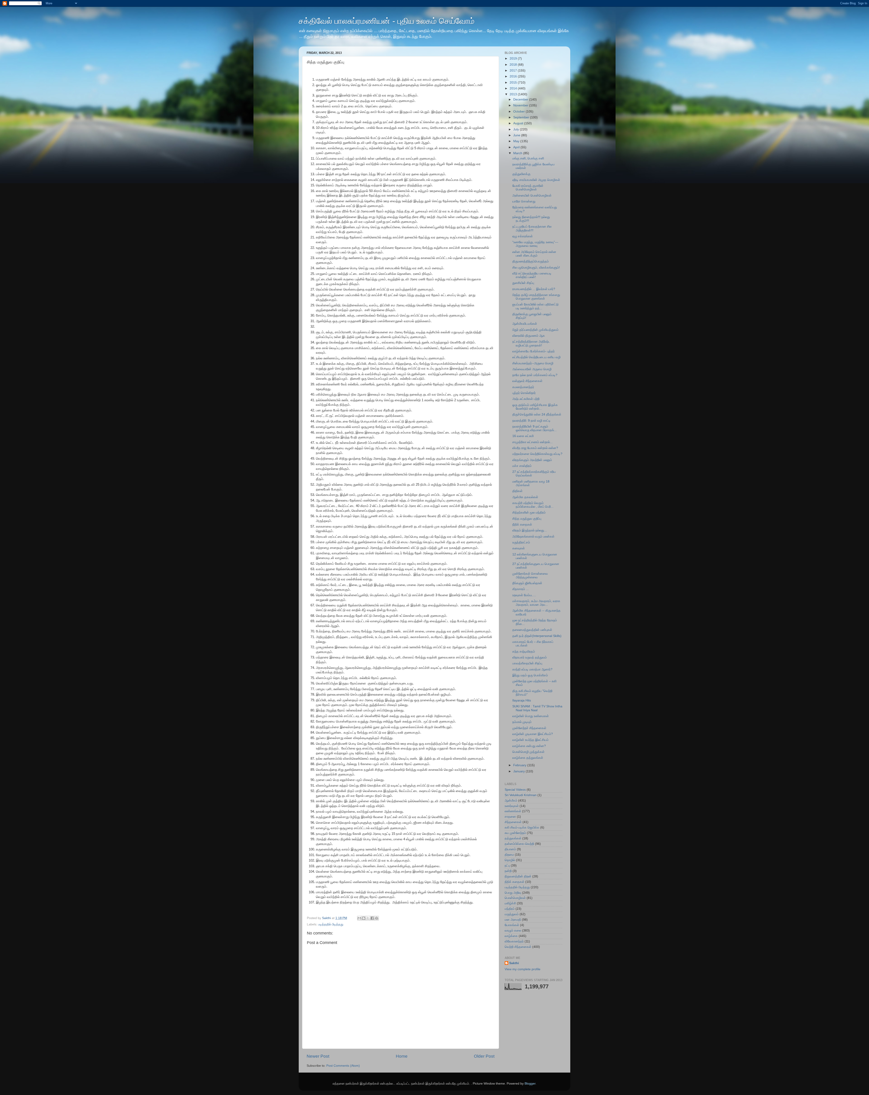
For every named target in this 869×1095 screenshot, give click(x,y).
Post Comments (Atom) (343, 1065)
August (518, 123)
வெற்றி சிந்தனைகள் (518, 947)
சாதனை (510, 816)
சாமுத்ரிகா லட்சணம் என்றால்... (532, 442)
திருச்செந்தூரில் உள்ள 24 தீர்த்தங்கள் (536, 414)
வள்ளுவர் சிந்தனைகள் (527, 381)
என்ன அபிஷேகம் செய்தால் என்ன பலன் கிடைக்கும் (534, 253)
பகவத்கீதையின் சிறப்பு (527, 663)
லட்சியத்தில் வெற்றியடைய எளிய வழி (536, 357)
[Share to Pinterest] (376, 918)
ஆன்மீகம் (511, 800)
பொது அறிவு (513, 892)
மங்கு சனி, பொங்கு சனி (528, 158)
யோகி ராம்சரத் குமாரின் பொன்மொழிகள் (527, 187)
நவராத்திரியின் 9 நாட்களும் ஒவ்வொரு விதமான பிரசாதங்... (534, 428)
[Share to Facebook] (372, 918)
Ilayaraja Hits (521, 700)
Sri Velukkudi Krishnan (521, 795)
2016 (514, 76)
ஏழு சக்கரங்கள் (522, 236)
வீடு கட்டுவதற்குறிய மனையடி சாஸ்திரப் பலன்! (531, 275)
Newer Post (318, 1056)
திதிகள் (517, 491)
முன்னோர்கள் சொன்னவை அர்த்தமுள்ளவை (530, 575)
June (517, 135)
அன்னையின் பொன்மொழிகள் (531, 195)
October (519, 111)
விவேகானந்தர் (514, 941)
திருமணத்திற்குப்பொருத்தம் (530, 261)
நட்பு (507, 865)
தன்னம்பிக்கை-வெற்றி (519, 843)
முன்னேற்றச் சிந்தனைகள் (529, 728)
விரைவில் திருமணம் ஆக (528, 335)
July (516, 129)
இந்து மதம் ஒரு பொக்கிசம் (530, 675)
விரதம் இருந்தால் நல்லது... (529, 530)
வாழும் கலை (513, 930)
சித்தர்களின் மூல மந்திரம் (529, 512)
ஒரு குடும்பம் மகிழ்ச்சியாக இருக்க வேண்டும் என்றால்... (535, 406)
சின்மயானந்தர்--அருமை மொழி (532, 363)
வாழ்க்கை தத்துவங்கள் (527, 757)
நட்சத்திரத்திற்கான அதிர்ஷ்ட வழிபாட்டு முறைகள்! (531, 343)
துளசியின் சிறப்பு (523, 283)
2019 (514, 58)
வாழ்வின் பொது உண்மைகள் (530, 716)
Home (402, 1056)
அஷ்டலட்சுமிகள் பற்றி (526, 399)
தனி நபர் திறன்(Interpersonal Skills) (536, 636)
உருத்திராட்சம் (521, 542)
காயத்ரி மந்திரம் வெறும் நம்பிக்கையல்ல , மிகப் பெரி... (533, 504)
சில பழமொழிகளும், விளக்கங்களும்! (536, 267)
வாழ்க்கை (511, 936)
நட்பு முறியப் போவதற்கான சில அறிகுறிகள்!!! (531, 228)
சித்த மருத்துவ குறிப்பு (526, 518)
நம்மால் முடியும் (522, 722)
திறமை (509, 854)
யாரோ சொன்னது (523, 201)
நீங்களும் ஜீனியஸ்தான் (527, 583)
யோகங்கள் (512, 925)
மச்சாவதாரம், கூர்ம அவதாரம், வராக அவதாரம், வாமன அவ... (536, 602)
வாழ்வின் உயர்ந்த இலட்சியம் (530, 740)
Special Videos (515, 789)
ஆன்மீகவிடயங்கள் (524, 323)
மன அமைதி (513, 919)
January (519, 771)
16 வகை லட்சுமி (523, 436)
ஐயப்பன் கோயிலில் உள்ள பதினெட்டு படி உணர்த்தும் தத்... (535, 306)
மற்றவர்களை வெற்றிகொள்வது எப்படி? (537, 454)
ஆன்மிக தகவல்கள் (525, 497)
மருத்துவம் (512, 914)
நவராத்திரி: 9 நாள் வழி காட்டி (531, 420)
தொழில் (510, 860)
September (521, 117)
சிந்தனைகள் (513, 822)
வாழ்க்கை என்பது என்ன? (529, 746)
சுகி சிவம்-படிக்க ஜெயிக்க (522, 827)
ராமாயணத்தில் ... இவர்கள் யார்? (533, 289)
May (516, 141)
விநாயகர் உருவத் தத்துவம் (529, 657)
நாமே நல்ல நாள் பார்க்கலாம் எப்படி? (534, 375)
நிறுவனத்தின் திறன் (518, 876)
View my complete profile (522, 969)
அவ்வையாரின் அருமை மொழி (531, 369)
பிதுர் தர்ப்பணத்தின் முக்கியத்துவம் (535, 329)
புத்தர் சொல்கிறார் (524, 393)
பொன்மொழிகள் (515, 898)
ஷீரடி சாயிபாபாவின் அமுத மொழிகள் (536, 180)
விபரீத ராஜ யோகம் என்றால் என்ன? (535, 448)
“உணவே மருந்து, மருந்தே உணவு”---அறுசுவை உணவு (535, 243)
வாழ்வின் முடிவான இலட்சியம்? (532, 734)
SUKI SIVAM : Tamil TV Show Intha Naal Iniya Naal (537, 708)
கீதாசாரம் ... (520, 589)
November (521, 105)
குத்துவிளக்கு (521, 174)
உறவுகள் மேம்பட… (524, 595)
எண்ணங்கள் (513, 811)
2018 (514, 64)
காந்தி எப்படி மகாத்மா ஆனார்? (532, 669)
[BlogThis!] (363, 918)
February (520, 765)
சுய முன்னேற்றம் (515, 833)
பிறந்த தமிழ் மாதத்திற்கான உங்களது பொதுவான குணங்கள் (536, 296)
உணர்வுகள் (512, 806)
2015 (514, 82)
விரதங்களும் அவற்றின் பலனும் (532, 460)
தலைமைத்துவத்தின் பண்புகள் (532, 630)
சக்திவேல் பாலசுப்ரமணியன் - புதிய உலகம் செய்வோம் (387, 21)
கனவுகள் (518, 548)
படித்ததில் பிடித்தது (330, 924)
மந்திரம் (510, 908)
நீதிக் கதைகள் (522, 524)
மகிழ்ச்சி (510, 903)
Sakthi (514, 963)
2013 (514, 94)
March (518, 153)
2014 (514, 88)
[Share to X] (368, 918)
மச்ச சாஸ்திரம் (522, 466)
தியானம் (510, 849)
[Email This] (359, 918)
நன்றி (508, 871)
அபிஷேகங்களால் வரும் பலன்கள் (533, 536)
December (521, 99)
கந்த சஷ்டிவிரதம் (523, 651)
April (516, 147)
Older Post (484, 1056)
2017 (514, 70)
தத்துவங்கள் (513, 838)
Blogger (530, 1083)
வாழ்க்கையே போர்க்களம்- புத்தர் (533, 351)
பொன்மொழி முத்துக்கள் (528, 752)
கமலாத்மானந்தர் (523, 387)
